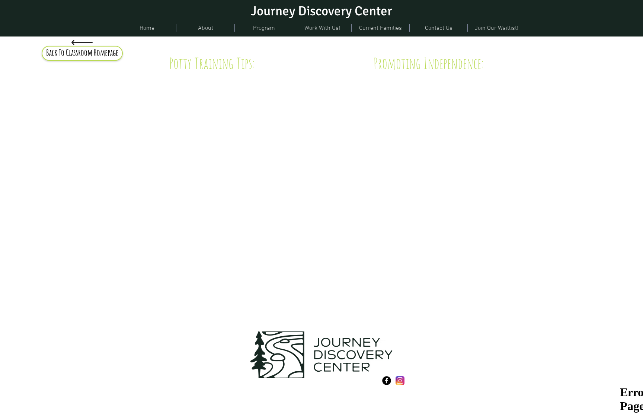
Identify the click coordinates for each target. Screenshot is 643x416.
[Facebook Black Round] (386, 380)
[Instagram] (400, 380)
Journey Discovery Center (321, 11)
